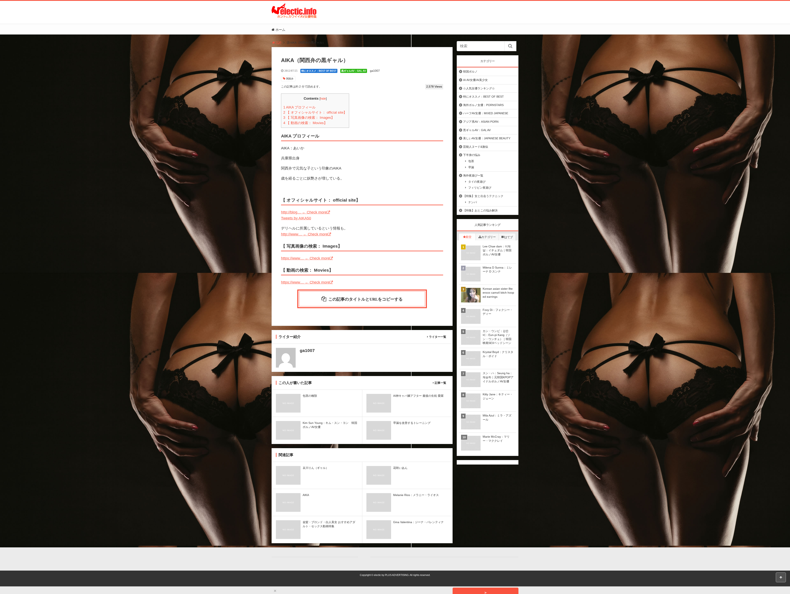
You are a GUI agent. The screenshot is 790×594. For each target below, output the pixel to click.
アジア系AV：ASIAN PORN (480, 121)
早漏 (471, 167)
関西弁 (290, 78)
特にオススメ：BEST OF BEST (318, 70)
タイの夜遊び (477, 181)
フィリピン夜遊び (479, 187)
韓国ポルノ (470, 71)
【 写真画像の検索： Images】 (309, 118)
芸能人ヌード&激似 (475, 146)
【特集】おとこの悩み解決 (480, 210)
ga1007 (375, 70)
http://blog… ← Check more (304, 212)
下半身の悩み (471, 155)
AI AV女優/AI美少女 (475, 80)
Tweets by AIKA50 (296, 218)
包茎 (471, 161)
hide (323, 98)
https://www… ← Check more (305, 258)
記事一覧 (440, 382)
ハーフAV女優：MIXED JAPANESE (485, 113)
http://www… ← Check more (304, 234)
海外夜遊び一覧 (473, 175)
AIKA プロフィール (299, 107)
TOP (278, 42)
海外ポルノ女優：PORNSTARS (483, 105)
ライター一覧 (437, 336)
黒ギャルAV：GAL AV (353, 70)
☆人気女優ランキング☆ (479, 88)
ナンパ (472, 202)
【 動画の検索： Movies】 (305, 123)
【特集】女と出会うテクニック (483, 196)
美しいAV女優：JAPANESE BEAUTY (486, 138)
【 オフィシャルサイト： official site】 (315, 112)
